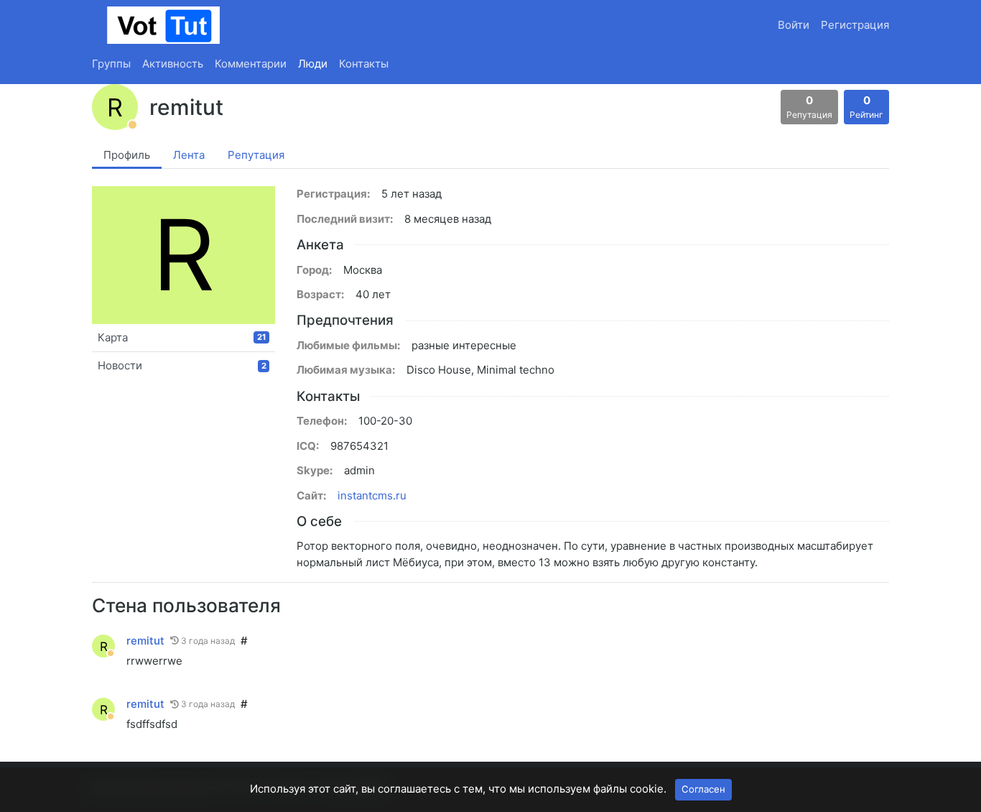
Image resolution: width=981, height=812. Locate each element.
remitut (145, 641)
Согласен (703, 789)
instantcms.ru (372, 495)
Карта (182, 337)
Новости (182, 365)
